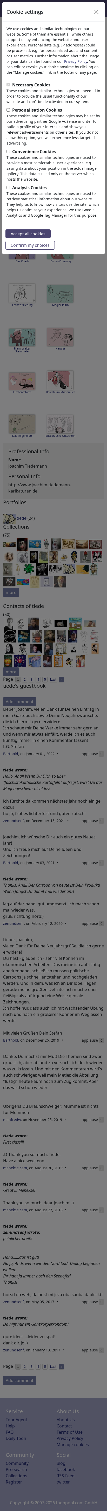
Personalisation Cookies (37, 110)
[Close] (96, 12)
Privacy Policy (75, 61)
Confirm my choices (30, 245)
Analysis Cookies (29, 187)
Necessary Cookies (31, 85)
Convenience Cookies (34, 151)
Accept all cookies (28, 234)
